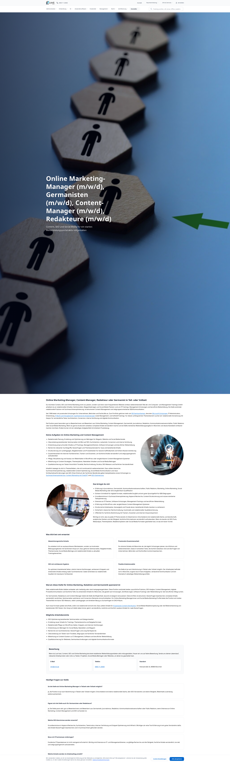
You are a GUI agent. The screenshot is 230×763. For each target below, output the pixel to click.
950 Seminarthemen (138, 413)
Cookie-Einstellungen (159, 759)
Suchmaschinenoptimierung (55, 475)
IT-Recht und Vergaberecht (64, 416)
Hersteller (134, 9)
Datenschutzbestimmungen (101, 760)
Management (104, 9)
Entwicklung (62, 9)
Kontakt (139, 3)
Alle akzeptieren (177, 759)
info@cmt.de (54, 667)
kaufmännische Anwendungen (84, 416)
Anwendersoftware (80, 9)
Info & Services (166, 2)
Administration (50, 9)
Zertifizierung (122, 9)
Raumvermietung (151, 2)
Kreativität (93, 9)
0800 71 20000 (100, 667)
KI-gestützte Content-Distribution (124, 606)
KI (70, 9)
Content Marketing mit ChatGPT (77, 475)
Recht (113, 9)
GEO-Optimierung (97, 475)
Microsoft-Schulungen (159, 413)
